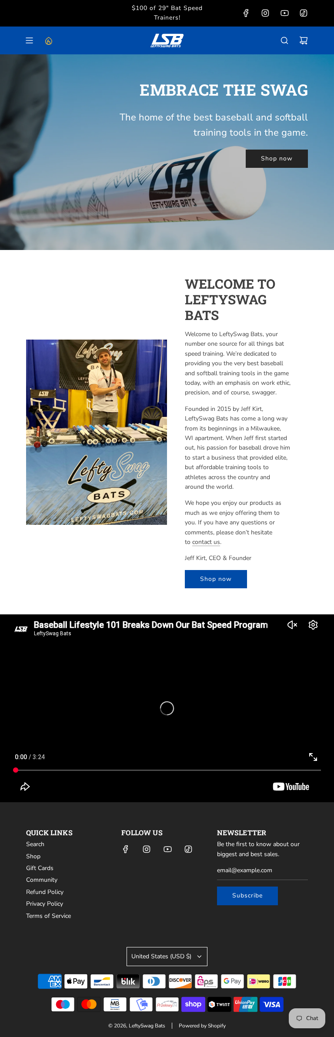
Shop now (277, 158)
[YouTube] (284, 13)
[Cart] (303, 40)
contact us (206, 542)
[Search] (284, 40)
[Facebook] (246, 13)
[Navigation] (29, 40)
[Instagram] (265, 13)
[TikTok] (303, 13)
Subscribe (247, 895)
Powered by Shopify (202, 1025)
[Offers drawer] (48, 40)
